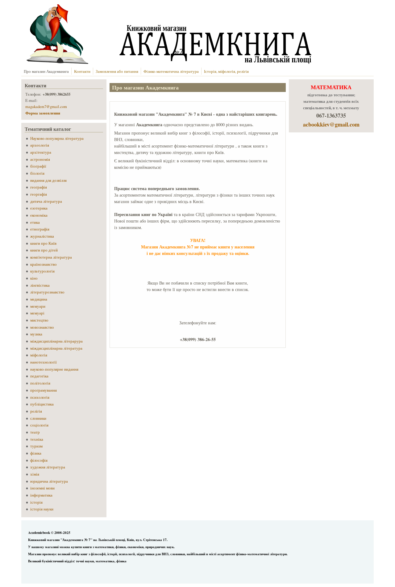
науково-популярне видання (54, 369)
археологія (39, 145)
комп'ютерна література (51, 257)
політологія (40, 383)
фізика (35, 453)
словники (38, 418)
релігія (36, 411)
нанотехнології (43, 362)
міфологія (38, 355)
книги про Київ (43, 243)
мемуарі (37, 313)
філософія (39, 460)
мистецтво (39, 320)
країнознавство (43, 264)
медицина (38, 299)
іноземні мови (42, 488)
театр (35, 432)
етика (35, 222)
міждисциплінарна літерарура (56, 341)
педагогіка (39, 376)
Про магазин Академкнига (46, 71)
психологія (39, 397)
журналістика (42, 236)
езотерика (39, 208)
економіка (39, 215)
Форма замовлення (43, 113)
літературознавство (47, 292)
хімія (34, 474)
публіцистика (42, 404)
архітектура (40, 152)
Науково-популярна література (57, 138)
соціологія (39, 425)
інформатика (41, 495)
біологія (37, 173)
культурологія (42, 271)
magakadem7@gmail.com (46, 106)
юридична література (49, 481)
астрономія (40, 159)
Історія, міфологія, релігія (226, 71)
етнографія (39, 229)
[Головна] (167, 62)
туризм (36, 446)
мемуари (37, 306)
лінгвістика (40, 285)
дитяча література (46, 201)
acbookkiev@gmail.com (331, 124)
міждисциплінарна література (56, 348)
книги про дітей (44, 250)
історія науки (41, 509)
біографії (38, 166)
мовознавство (42, 327)
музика (36, 334)
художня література (47, 467)
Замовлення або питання (117, 71)
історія (36, 502)
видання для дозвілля (48, 180)
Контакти (82, 71)
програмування (43, 390)
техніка (36, 439)
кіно (34, 278)
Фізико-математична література (171, 71)
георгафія (38, 194)
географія (38, 187)
